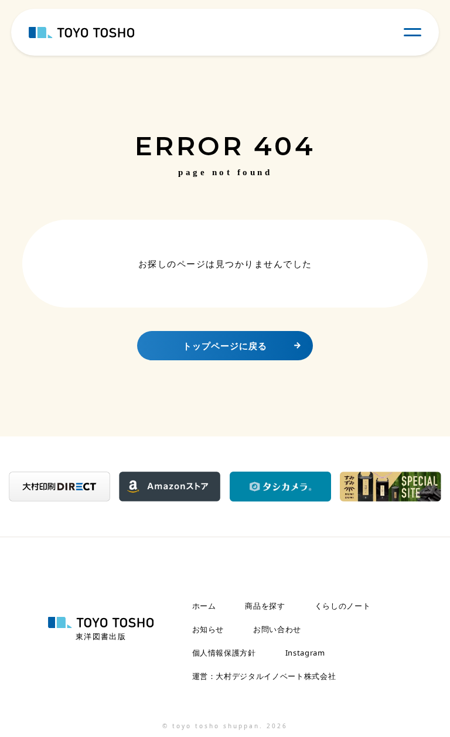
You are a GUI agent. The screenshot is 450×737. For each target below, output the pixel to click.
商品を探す (265, 606)
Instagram (305, 653)
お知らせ (208, 629)
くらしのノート (343, 606)
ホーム (204, 606)
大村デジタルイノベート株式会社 (276, 676)
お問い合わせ (277, 629)
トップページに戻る (225, 346)
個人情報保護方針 (224, 653)
